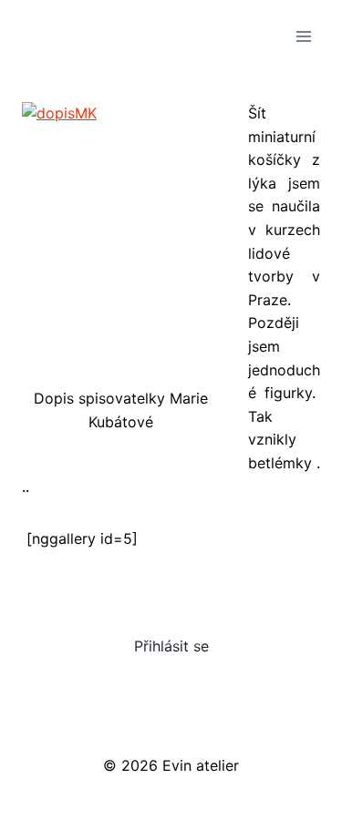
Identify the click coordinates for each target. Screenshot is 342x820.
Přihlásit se (171, 646)
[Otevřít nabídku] (303, 36)
